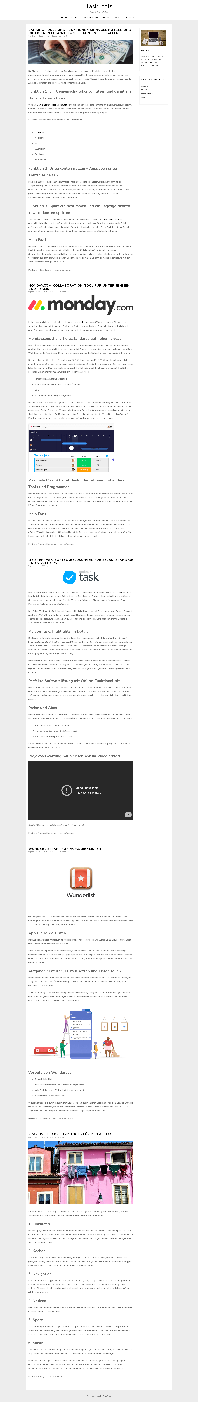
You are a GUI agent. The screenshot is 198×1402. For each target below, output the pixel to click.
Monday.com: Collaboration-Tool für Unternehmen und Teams (79, 287)
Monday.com (87, 322)
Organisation (90, 17)
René (48, 36)
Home (64, 17)
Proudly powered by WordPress (99, 1396)
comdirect (39, 132)
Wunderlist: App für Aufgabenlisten (64, 849)
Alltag (75, 17)
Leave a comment (59, 36)
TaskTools (99, 6)
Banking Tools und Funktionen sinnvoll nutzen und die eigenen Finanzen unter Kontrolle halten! (79, 31)
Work (117, 17)
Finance (106, 17)
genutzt (52, 104)
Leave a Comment (62, 270)
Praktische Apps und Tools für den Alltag (70, 1134)
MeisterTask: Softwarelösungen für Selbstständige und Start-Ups (80, 561)
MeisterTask (116, 592)
